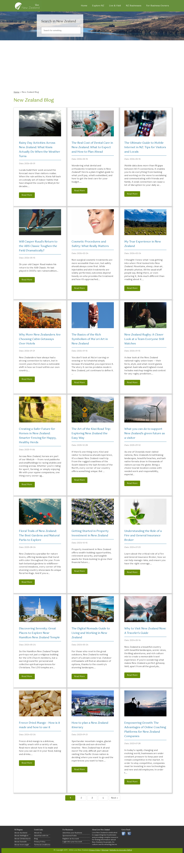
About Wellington (21, 835)
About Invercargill (21, 844)
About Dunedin (20, 841)
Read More (27, 195)
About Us (38, 833)
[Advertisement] (93, 68)
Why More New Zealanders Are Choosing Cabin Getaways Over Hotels (40, 339)
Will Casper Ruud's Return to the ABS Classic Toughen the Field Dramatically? (38, 246)
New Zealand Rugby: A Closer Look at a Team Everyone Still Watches (144, 339)
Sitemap (105, 850)
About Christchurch (22, 838)
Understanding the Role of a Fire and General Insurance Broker (143, 535)
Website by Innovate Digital (121, 850)
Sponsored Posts (69, 835)
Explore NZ (98, 5)
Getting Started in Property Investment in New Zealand (90, 533)
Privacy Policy (39, 841)
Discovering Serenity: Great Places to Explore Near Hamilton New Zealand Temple (39, 633)
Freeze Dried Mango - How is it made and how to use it (39, 725)
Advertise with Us (41, 835)
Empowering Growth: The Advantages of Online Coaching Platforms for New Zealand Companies (145, 730)
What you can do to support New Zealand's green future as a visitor (144, 433)
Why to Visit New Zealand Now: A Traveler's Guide (145, 630)
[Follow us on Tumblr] (130, 833)
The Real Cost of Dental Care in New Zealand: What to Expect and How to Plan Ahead (92, 147)
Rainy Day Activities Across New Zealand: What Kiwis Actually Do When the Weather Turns (39, 150)
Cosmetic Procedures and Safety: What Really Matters (90, 243)
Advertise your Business (72, 833)
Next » (114, 798)
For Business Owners (157, 5)
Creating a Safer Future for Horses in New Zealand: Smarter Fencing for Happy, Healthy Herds (37, 436)
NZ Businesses (133, 5)
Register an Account (71, 838)
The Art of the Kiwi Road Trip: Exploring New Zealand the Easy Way (91, 433)
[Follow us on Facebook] (124, 833)
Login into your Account (72, 841)
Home (84, 5)
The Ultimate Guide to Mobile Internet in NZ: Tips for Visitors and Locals (145, 147)
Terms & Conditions (42, 844)
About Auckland (20, 833)
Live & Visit (115, 5)
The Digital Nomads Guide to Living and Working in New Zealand (91, 633)
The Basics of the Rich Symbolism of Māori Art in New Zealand (90, 339)
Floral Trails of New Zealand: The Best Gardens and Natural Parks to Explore (39, 535)
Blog (36, 838)
